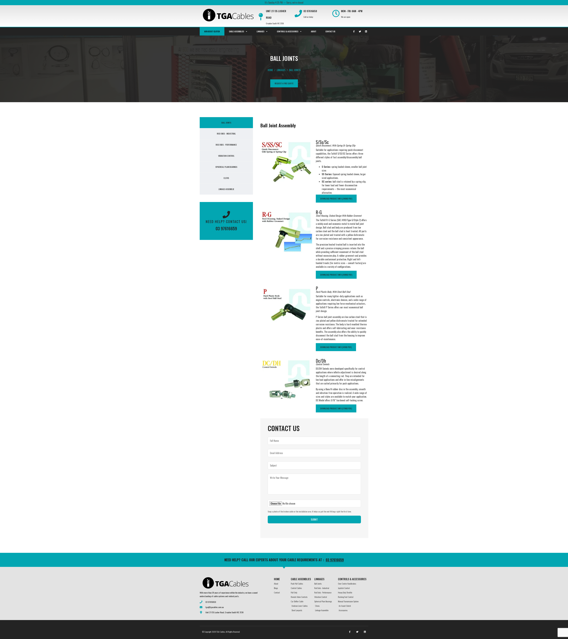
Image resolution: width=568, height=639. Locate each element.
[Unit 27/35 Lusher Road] (260, 16)
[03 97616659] (298, 13)
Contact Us (330, 31)
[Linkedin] (366, 31)
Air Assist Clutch (212, 31)
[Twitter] (360, 31)
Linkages (260, 31)
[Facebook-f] (354, 31)
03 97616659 (310, 11)
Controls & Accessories (287, 31)
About (313, 31)
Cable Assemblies (236, 31)
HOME (277, 579)
